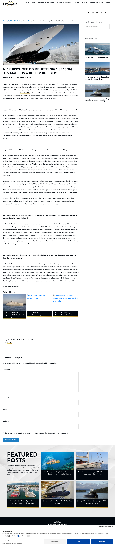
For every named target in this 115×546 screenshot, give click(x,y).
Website (6, 421)
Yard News (31, 340)
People (76, 2)
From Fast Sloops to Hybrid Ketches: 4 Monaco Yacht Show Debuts (91, 473)
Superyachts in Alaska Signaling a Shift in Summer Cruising (92, 502)
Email (5, 410)
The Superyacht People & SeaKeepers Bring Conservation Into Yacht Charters (57, 473)
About (108, 2)
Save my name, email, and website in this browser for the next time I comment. (36, 433)
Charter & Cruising (64, 2)
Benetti (9, 343)
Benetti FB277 (43, 90)
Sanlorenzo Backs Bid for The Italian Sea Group (57, 502)
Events (84, 2)
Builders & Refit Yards (46, 2)
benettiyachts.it (13, 286)
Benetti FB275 (25, 93)
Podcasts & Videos (96, 2)
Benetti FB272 (72, 90)
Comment (7, 369)
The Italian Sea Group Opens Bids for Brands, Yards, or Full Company (23, 502)
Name (6, 398)
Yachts (32, 2)
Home (27, 2)
